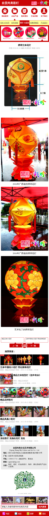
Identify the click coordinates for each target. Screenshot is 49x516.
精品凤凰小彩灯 (7, 419)
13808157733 (12, 459)
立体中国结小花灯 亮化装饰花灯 (15, 367)
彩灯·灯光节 (4, 23)
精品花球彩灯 (6, 400)
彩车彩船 (14, 23)
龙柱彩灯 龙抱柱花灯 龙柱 (12, 438)
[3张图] (24, 365)
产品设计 (44, 23)
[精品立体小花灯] (16, 348)
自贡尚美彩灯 (10, 3)
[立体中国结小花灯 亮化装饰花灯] (33, 348)
